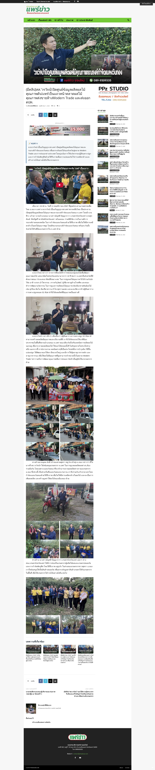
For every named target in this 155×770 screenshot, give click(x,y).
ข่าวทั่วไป (59, 20)
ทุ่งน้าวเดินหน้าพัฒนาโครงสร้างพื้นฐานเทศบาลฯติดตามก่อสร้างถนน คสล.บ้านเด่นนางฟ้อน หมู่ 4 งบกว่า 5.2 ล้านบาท (119, 165)
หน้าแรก (31, 20)
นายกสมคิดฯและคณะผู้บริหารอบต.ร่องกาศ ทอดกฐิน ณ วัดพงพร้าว (40, 693)
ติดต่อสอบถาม (66, 1)
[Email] (50, 115)
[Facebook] (74, 1)
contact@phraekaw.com (80, 754)
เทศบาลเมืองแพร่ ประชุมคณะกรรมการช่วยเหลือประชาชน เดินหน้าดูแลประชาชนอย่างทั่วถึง (119, 142)
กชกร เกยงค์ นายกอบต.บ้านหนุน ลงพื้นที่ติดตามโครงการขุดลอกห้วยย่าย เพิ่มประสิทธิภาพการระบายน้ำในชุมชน (119, 217)
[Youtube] (78, 1)
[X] (45, 115)
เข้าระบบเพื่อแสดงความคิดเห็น (41, 722)
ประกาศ (69, 20)
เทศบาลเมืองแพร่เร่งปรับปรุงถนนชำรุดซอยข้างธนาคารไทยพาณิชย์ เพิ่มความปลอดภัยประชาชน (119, 229)
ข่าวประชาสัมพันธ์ (84, 20)
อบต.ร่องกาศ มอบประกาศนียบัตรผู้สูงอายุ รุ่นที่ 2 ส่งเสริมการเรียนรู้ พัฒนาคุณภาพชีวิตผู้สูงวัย (119, 152)
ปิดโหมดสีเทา (146, 3)
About (121, 767)
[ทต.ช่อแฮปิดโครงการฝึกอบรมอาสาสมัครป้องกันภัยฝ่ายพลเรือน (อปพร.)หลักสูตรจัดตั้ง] (103, 131)
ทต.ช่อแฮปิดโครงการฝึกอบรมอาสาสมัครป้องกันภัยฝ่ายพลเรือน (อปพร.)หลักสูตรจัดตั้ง (119, 130)
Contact (127, 767)
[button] (128, 20)
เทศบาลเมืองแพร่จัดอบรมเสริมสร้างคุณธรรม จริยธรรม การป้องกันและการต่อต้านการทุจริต (119, 178)
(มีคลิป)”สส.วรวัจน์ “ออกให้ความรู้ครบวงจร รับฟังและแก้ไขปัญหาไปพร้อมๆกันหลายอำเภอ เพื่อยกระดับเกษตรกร (78, 694)
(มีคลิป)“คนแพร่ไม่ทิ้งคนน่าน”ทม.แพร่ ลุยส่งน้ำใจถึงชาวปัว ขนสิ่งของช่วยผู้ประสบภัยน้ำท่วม (119, 118)
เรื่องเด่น (112, 210)
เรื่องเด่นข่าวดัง (44, 20)
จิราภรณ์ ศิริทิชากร (33, 106)
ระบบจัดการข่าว (57, 1)
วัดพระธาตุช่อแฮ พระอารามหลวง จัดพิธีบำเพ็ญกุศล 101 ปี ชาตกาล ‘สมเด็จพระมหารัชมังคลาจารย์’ (119, 191)
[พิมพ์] (55, 115)
